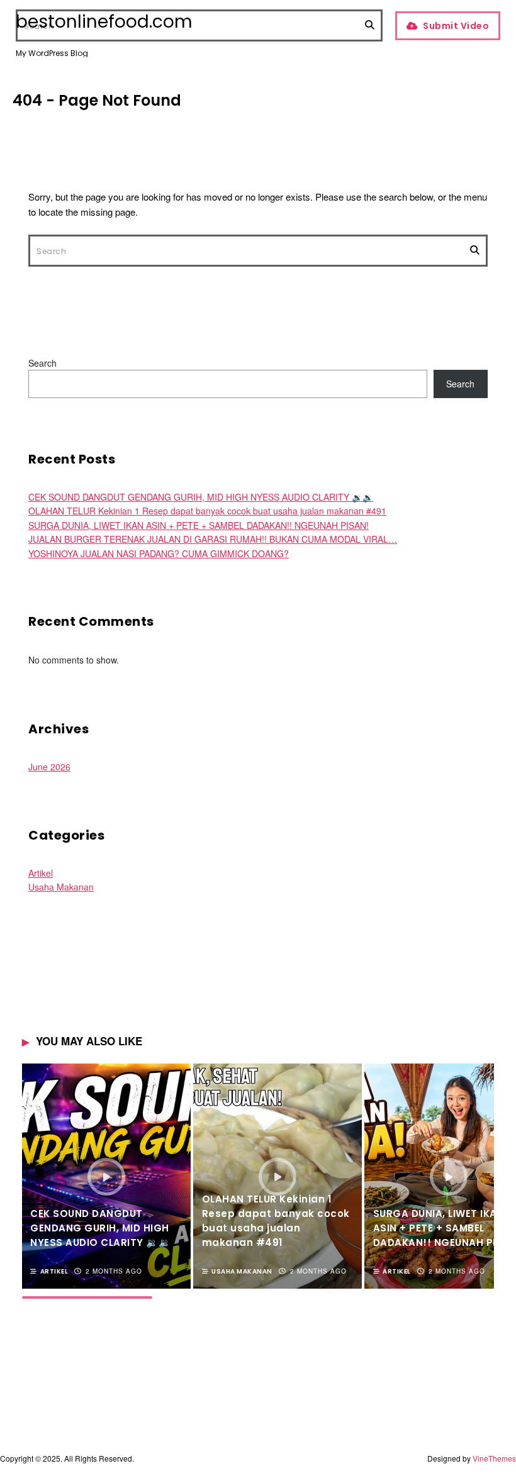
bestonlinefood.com (104, 22)
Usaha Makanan (61, 886)
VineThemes (494, 1458)
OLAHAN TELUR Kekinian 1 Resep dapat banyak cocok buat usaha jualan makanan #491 (207, 510)
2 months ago (114, 1271)
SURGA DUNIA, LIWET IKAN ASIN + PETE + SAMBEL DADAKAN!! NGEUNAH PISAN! (198, 525)
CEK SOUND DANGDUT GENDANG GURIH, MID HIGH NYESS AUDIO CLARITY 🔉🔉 (200, 497)
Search (42, 363)
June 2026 (49, 766)
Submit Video (456, 25)
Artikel (40, 873)
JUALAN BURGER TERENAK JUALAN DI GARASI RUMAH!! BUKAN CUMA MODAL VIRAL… (212, 539)
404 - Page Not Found (97, 100)
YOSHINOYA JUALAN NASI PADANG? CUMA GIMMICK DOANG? (158, 553)
